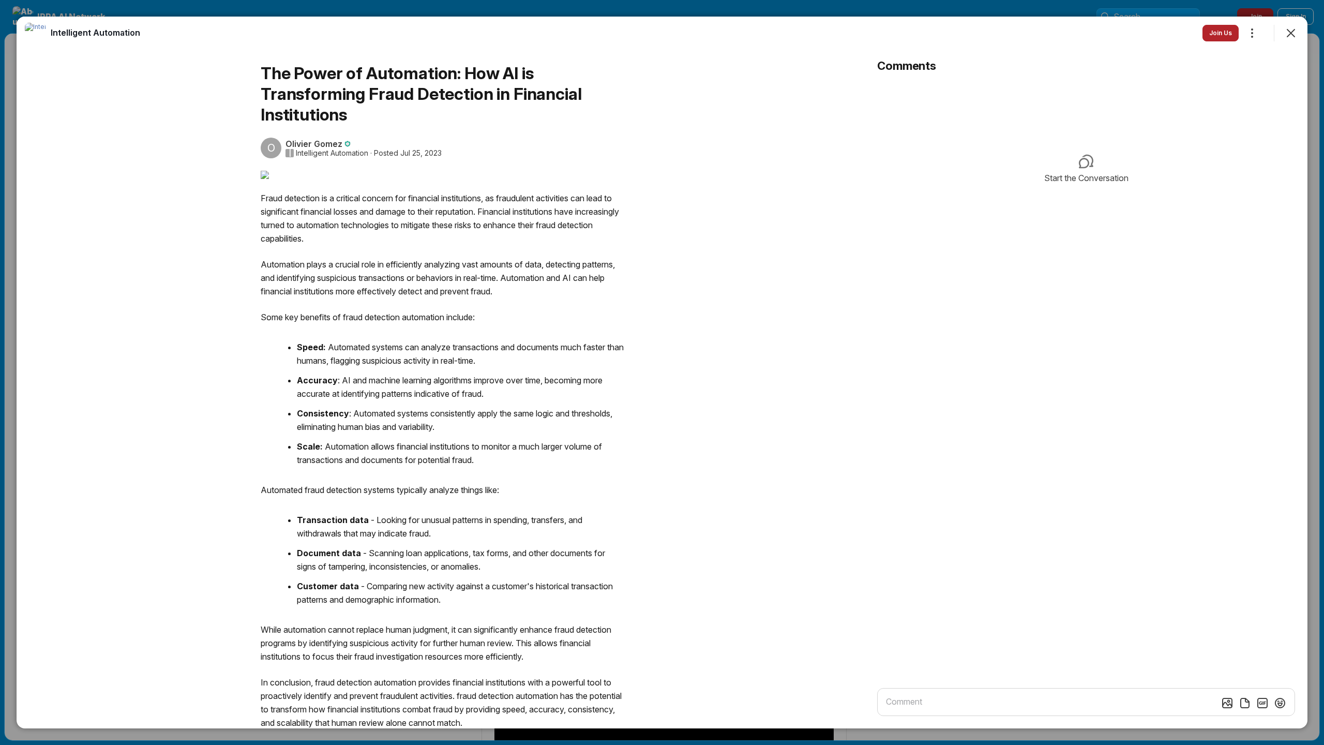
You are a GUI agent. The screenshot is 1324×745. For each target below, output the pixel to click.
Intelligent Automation (332, 153)
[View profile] (35, 33)
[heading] (95, 32)
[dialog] (662, 372)
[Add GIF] (1262, 703)
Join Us (1220, 33)
